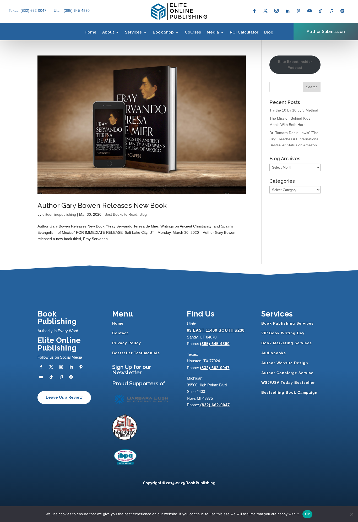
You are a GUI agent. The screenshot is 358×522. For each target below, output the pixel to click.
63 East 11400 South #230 (216, 330)
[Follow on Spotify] (342, 11)
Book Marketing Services (286, 343)
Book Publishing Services (287, 323)
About (108, 32)
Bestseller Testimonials (136, 353)
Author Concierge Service (287, 373)
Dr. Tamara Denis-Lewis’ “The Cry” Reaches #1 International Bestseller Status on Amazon (294, 139)
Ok (307, 514)
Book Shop (163, 32)
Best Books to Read (121, 214)
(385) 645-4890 (215, 343)
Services (133, 32)
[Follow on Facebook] (254, 11)
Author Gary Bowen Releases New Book (102, 205)
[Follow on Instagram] (276, 11)
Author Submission (326, 31)
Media (213, 32)
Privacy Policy (126, 343)
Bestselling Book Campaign (289, 392)
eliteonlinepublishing (59, 214)
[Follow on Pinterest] (298, 11)
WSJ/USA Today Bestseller (288, 382)
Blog (268, 32)
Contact (120, 333)
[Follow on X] (265, 11)
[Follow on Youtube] (309, 11)
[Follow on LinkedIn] (287, 11)
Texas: (14, 10)
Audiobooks (273, 353)
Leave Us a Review (64, 397)
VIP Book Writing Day (283, 333)
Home (90, 32)
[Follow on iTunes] (331, 11)
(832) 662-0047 (215, 367)
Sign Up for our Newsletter (131, 370)
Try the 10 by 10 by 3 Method (293, 110)
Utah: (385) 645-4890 (72, 10)
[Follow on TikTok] (320, 11)
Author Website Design (284, 363)
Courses (193, 32)
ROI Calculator (244, 32)
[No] (351, 514)
